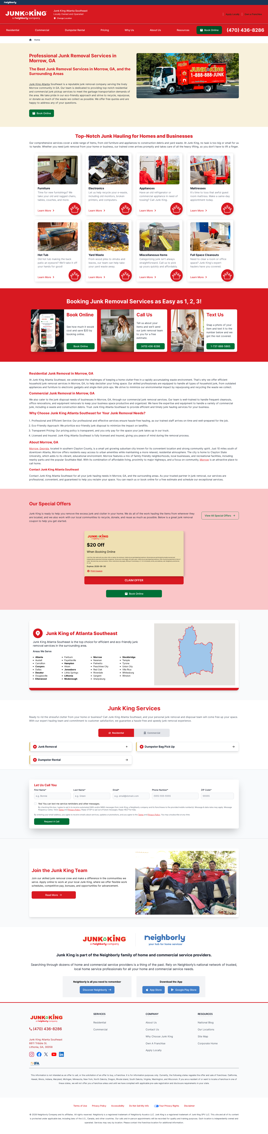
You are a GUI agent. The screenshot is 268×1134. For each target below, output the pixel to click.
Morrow (204, 459)
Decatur (39, 672)
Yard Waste (96, 255)
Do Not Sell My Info (139, 1105)
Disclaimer (189, 1105)
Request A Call (51, 821)
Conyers (40, 666)
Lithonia (68, 675)
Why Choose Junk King (159, 1036)
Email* (116, 790)
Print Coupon (96, 571)
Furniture (44, 188)
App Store (156, 989)
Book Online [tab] (211, 30)
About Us (151, 1022)
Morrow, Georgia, (39, 448)
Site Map (203, 1036)
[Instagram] (31, 1054)
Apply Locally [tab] (232, 14)
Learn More (44, 210)
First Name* (40, 790)
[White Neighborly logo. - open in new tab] (10, 2)
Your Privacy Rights (169, 1105)
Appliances (147, 188)
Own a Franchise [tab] (253, 14)
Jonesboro (70, 669)
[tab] (13, 30)
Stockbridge (128, 657)
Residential (118, 733)
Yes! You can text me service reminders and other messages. (69, 803)
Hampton (69, 663)
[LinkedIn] (61, 1054)
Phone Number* (160, 790)
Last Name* (79, 790)
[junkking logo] (55, 1018)
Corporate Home (208, 1043)
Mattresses (198, 188)
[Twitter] (46, 1054)
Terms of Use (80, 1105)
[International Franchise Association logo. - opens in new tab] (35, 1064)
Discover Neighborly (95, 989)
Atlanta (39, 657)
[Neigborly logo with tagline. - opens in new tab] (165, 940)
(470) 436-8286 (150, 346)
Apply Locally (154, 1050)
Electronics (96, 188)
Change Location (64, 18)
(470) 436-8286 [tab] (245, 30)
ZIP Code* (206, 790)
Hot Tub (43, 255)
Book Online (44, 113)
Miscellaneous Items (153, 255)
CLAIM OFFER (134, 580)
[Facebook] (39, 1054)
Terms (61, 810)
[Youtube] (53, 1054)
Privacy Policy (74, 810)
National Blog (206, 1022)
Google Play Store (185, 989)
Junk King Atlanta (39, 84)
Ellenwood (41, 678)
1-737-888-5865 (220, 346)
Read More (51, 895)
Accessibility (117, 1105)
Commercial (153, 733)
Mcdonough (70, 678)
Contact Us (152, 1029)
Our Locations (206, 1029)
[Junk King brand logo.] (26, 14)
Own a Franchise (155, 1043)
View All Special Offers (218, 515)
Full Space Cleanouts (204, 255)
